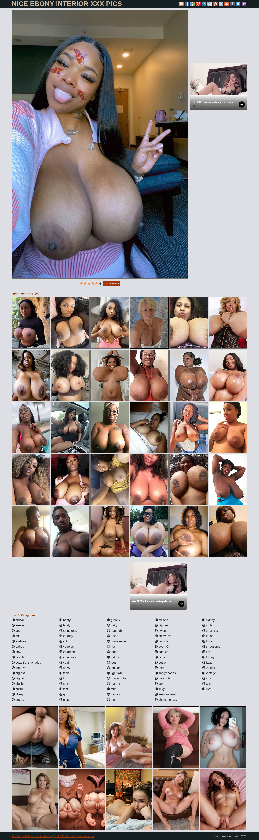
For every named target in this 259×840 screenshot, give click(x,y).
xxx (208, 689)
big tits (19, 683)
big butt (20, 678)
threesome (212, 646)
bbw (18, 652)
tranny (209, 657)
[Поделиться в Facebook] (187, 4)
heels (114, 636)
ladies (114, 657)
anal (18, 630)
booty (66, 620)
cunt (65, 662)
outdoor (163, 641)
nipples (163, 625)
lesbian (115, 667)
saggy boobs (167, 673)
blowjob (20, 694)
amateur (21, 625)
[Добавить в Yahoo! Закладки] (244, 4)
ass (17, 636)
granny (115, 620)
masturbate (118, 678)
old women (165, 636)
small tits (211, 630)
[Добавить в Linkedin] (204, 4)
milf (112, 689)
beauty (20, 667)
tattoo (209, 636)
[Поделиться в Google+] (198, 4)
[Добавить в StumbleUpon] (226, 4)
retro (161, 667)
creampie (69, 652)
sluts (208, 625)
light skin (116, 673)
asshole (20, 641)
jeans (114, 652)
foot (65, 689)
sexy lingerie (167, 694)
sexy (161, 689)
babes (19, 646)
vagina (210, 667)
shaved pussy (167, 699)
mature (115, 683)
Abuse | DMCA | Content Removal (32, 836)
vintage (210, 673)
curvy (66, 667)
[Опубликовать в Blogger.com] (181, 4)
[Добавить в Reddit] (221, 4)
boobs (19, 699)
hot (112, 646)
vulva (209, 678)
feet (65, 683)
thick (208, 641)
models (115, 694)
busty (66, 625)
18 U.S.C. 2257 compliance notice (73, 836)
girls (65, 699)
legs (113, 662)
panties (163, 652)
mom (113, 699)
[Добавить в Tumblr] (232, 4)
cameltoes (69, 630)
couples (68, 646)
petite (162, 657)
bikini (19, 689)
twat (208, 662)
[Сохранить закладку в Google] (192, 4)
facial (66, 673)
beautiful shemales (28, 662)
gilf (64, 694)
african (20, 620)
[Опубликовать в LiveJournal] (209, 4)
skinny (210, 620)
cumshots (69, 657)
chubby (67, 636)
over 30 (163, 646)
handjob (116, 630)
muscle (163, 620)
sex (160, 683)
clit (64, 641)
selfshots (164, 678)
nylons (162, 630)
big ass (20, 673)
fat (64, 678)
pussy (162, 662)
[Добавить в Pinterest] (215, 4)
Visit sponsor (111, 283)
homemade (118, 641)
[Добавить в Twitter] (238, 4)
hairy (113, 625)
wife (208, 683)
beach (19, 657)
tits (207, 652)
